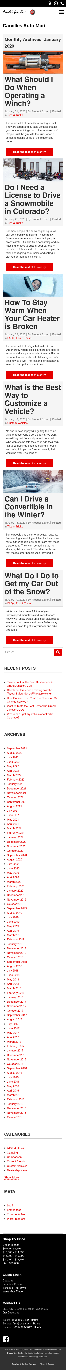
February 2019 (15, 939)
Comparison (14, 1157)
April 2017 (13, 1037)
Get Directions (11, 1312)
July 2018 (13, 970)
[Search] (58, 652)
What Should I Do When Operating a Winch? (29, 91)
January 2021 (15, 837)
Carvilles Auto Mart (24, 25)
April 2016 (13, 1090)
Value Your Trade (13, 1291)
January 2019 (15, 944)
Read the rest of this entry (29, 152)
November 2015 (16, 1112)
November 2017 (16, 1006)
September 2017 (17, 1015)
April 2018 (13, 984)
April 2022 (13, 770)
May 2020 (13, 873)
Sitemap (51, 1364)
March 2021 (14, 828)
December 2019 (16, 895)
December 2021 (16, 788)
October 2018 (15, 957)
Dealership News (17, 1170)
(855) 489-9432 (20, 1320)
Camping (12, 1152)
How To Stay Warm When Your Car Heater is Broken (32, 314)
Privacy (42, 1364)
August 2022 (14, 753)
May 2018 (13, 979)
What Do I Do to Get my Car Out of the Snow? (32, 583)
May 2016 (13, 1086)
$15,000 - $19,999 (13, 1255)
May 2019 (13, 926)
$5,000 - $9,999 (12, 1248)
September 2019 (17, 908)
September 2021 (17, 802)
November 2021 (16, 793)
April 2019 (13, 930)
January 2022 (15, 784)
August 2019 (14, 913)
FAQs (10, 338)
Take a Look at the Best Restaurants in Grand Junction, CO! (30, 683)
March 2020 (14, 882)
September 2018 (17, 961)
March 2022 (14, 775)
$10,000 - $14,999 (13, 1252)
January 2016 (15, 1104)
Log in (10, 1205)
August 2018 (14, 966)
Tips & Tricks (15, 115)
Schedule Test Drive (14, 1287)
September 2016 (17, 1068)
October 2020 (15, 850)
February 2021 (15, 832)
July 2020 (13, 864)
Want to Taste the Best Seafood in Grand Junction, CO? (31, 707)
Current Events (16, 1161)
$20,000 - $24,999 (13, 1259)
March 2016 (14, 1095)
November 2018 (16, 952)
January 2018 (15, 997)
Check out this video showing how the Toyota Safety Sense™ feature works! (29, 691)
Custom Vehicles (17, 423)
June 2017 (13, 1028)
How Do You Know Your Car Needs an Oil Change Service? (32, 699)
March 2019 (14, 935)
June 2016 (13, 1081)
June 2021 (13, 815)
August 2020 (14, 859)
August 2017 (14, 1019)
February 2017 (15, 1046)
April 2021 (13, 824)
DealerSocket (34, 1352)
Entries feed (14, 1210)
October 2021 (15, 797)
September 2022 (17, 748)
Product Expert (41, 111)
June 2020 (13, 868)
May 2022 (13, 766)
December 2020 (16, 841)
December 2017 (16, 1001)
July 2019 (13, 917)
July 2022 (13, 757)
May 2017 (13, 1032)
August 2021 (14, 806)
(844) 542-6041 (22, 1323)
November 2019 (16, 899)
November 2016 (16, 1059)
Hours (34, 1320)
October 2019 (15, 904)
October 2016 (15, 1064)
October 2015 (15, 1117)
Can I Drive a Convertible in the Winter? (29, 506)
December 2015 (16, 1108)
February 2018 (15, 993)
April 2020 (13, 877)
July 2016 (13, 1077)
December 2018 (16, 948)
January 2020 (15, 890)
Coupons (8, 1280)
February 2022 (15, 779)
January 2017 (15, 1050)
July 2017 (13, 1024)
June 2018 (13, 975)
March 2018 (14, 988)
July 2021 (13, 810)
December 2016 (16, 1055)
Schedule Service (13, 1284)
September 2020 (17, 855)
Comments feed (16, 1214)
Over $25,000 (11, 1263)
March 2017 (14, 1041)
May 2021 (13, 819)
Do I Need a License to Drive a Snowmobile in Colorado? (32, 199)
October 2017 (15, 1010)
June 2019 (13, 921)
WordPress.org (16, 1219)
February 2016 (15, 1099)
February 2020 (15, 886)
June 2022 (13, 761)
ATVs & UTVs (15, 1148)
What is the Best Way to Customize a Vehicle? (33, 399)
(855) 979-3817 (23, 1327)
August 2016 (14, 1073)
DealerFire (11, 1352)
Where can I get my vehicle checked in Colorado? (30, 715)
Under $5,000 (11, 1245)
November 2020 (16, 846)
